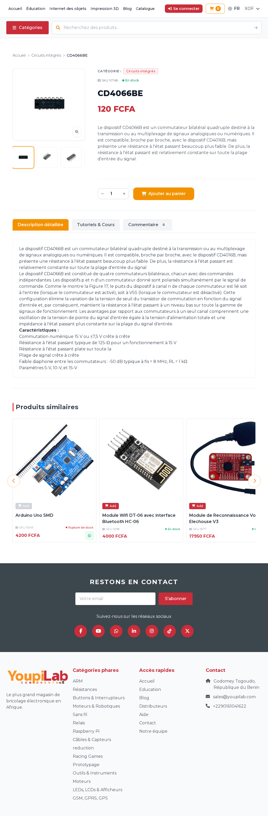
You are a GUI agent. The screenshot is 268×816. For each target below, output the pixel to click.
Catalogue (145, 8)
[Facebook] (80, 631)
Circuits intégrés (46, 55)
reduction (83, 747)
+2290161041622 (229, 706)
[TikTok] (169, 631)
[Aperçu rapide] (89, 425)
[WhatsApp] (116, 631)
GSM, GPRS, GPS (90, 798)
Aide (143, 714)
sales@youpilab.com (234, 696)
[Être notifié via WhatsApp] (89, 535)
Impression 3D (105, 8)
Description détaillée (40, 224)
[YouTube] (98, 631)
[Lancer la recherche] (256, 28)
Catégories (30, 27)
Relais (79, 722)
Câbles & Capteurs (92, 739)
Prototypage (86, 764)
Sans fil (80, 714)
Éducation (35, 8)
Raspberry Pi (86, 731)
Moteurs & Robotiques (96, 706)
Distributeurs (153, 706)
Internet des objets (67, 8)
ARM (78, 681)
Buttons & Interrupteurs (99, 697)
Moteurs (82, 781)
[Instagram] (152, 631)
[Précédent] (13, 481)
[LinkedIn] (134, 631)
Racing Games (88, 756)
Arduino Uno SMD (34, 515)
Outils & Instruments (94, 773)
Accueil (15, 8)
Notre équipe (153, 731)
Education (150, 689)
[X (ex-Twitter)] (187, 631)
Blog (127, 8)
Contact (147, 722)
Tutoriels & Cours (96, 224)
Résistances (85, 689)
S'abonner (175, 598)
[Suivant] (254, 481)
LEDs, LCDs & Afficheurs (97, 789)
